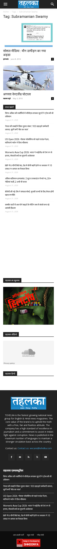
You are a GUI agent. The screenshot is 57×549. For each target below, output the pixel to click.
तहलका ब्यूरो (7, 98)
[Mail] (20, 457)
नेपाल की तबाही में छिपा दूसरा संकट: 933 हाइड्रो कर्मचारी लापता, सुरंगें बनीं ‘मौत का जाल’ (27, 128)
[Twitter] (37, 457)
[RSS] (28, 457)
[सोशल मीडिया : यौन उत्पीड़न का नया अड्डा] (28, 34)
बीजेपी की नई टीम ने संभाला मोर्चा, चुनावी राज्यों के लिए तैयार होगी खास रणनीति (29, 193)
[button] (5, 4)
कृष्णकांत (6, 59)
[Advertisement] (27, 248)
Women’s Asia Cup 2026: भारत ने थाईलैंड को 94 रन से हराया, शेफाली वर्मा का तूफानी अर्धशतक (28, 154)
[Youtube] (45, 457)
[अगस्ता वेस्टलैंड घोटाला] (28, 77)
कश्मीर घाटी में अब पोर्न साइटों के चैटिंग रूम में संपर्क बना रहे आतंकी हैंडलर (27, 206)
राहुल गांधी (30, 535)
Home (6, 11)
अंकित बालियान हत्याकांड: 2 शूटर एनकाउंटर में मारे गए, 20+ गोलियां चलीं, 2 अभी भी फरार (28, 180)
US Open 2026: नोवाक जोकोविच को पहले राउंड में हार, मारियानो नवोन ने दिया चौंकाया (27, 141)
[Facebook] (11, 457)
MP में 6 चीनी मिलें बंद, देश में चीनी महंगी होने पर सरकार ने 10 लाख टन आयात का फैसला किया (28, 167)
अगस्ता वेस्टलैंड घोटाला (17, 94)
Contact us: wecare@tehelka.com (35, 448)
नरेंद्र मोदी (40, 535)
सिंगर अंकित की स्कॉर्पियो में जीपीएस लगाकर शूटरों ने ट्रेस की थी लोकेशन (29, 115)
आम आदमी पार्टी (18, 535)
